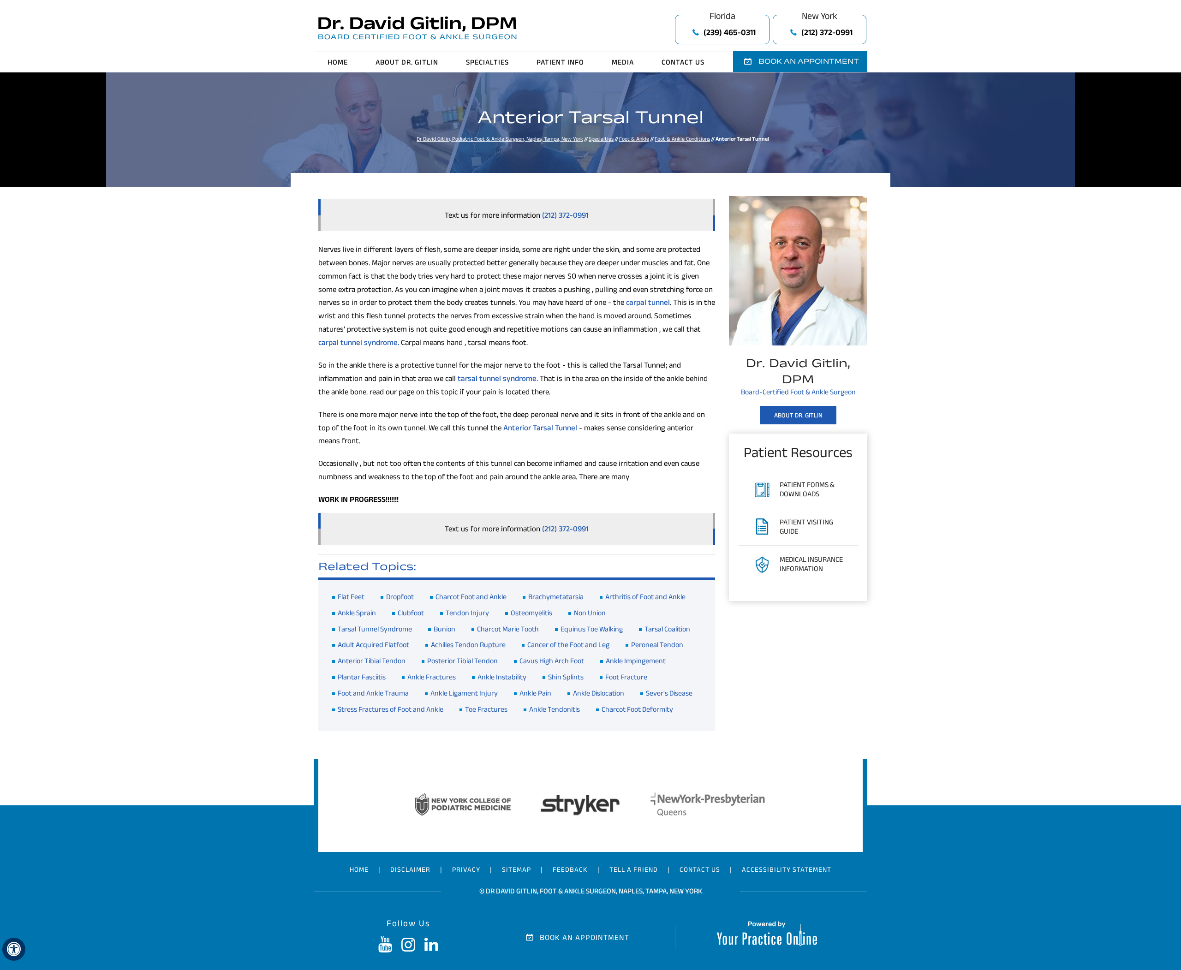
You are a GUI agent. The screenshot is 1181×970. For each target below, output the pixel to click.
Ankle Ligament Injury (464, 693)
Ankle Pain (535, 693)
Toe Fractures (486, 709)
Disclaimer (410, 869)
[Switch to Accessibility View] (13, 949)
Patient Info (560, 62)
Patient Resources (798, 452)
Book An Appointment (584, 937)
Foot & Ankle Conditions (682, 139)
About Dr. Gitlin (407, 62)
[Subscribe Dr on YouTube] (385, 944)
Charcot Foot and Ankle (471, 597)
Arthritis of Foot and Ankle (645, 597)
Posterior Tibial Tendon (462, 661)
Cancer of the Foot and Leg (568, 645)
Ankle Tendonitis (554, 709)
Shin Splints (566, 677)
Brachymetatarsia (556, 597)
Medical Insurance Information (811, 563)
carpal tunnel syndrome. (358, 342)
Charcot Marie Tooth (508, 629)
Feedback (570, 869)
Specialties (487, 62)
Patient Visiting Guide (806, 526)
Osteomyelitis (531, 613)
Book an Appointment (808, 61)
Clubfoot (411, 613)
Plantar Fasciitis (362, 677)
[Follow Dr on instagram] (408, 944)
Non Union (590, 613)
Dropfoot (400, 597)
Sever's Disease (669, 693)
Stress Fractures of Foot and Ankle (390, 709)
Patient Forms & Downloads (807, 489)
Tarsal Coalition (667, 629)
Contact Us (683, 62)
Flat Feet (351, 597)
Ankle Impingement (636, 661)
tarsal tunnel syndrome (497, 378)
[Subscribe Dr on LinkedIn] (431, 944)
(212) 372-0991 (827, 32)
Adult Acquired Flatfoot (373, 645)
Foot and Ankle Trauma (373, 693)
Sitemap (516, 869)
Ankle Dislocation (598, 693)
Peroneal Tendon (657, 645)
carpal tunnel (648, 302)
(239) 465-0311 (730, 32)
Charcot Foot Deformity (637, 709)
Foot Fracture (626, 677)
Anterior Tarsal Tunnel (540, 427)
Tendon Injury (467, 613)
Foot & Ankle (634, 139)
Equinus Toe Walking (592, 629)
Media (623, 62)
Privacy (466, 869)
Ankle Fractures (431, 677)
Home (338, 62)
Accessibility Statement (786, 869)
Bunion (444, 629)
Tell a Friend (633, 869)
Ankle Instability (501, 677)
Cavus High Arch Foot (551, 661)
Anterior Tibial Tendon (372, 661)
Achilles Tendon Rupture (468, 645)
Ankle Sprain (357, 613)
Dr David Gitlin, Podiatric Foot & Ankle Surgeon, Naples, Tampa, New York (500, 139)
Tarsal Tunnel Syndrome (375, 629)
